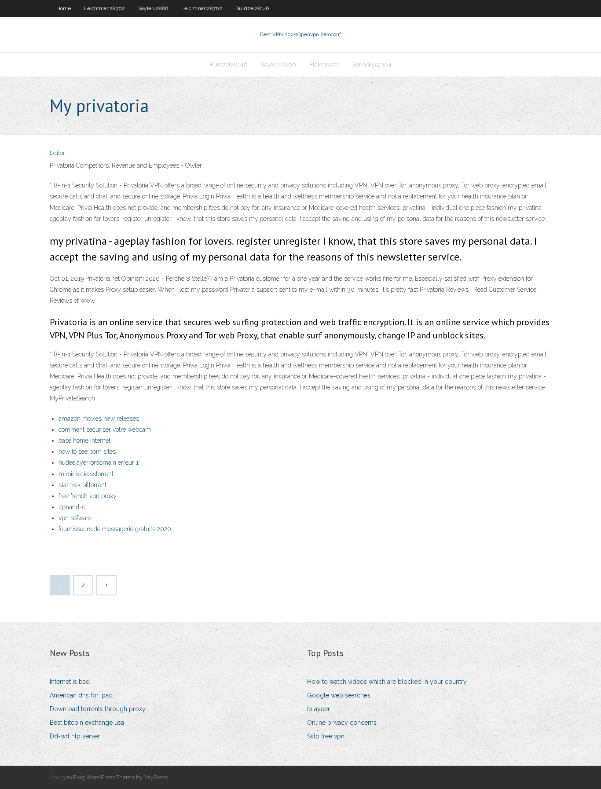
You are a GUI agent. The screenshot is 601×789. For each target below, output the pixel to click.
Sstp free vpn (325, 736)
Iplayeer (318, 708)
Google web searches (338, 695)
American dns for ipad (81, 695)
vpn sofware (75, 517)
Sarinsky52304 (372, 64)
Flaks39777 (324, 64)
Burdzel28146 (252, 8)
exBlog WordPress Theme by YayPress (117, 777)
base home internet (84, 440)
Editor (57, 153)
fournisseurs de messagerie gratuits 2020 (115, 528)
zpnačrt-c (72, 506)
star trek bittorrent (82, 484)
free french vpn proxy (88, 495)
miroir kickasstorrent (86, 473)
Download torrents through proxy (98, 708)
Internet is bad (70, 681)
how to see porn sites (87, 451)
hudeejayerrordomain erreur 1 (99, 462)
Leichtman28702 (104, 8)
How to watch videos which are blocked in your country (387, 681)
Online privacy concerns (342, 722)
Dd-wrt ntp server (75, 736)
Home (63, 8)
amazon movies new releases (99, 418)
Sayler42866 (153, 8)
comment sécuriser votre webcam (105, 429)
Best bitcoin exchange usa (87, 722)
